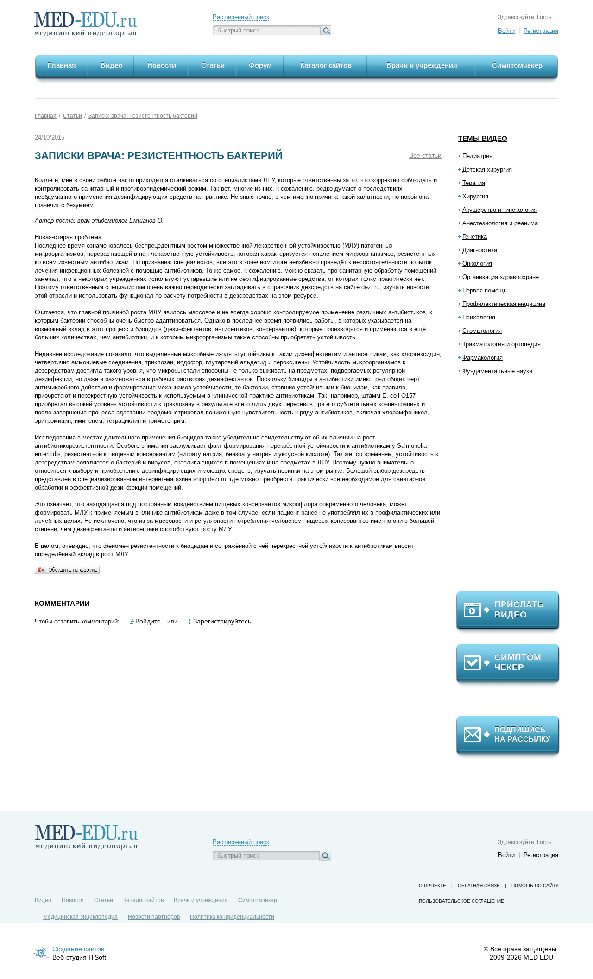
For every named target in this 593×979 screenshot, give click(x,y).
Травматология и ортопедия (501, 344)
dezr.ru (370, 287)
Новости (73, 900)
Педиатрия (477, 156)
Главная (46, 116)
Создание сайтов (78, 949)
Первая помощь (484, 290)
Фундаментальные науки (497, 371)
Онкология (477, 263)
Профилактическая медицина (503, 303)
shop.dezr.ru (209, 479)
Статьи (72, 116)
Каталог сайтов (143, 900)
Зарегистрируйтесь (222, 621)
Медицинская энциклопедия (80, 917)
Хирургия (475, 196)
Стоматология (482, 330)
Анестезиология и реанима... (502, 223)
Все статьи (425, 155)
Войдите (148, 621)
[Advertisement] (512, 487)
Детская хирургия (487, 169)
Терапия (473, 182)
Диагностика (479, 250)
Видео (43, 900)
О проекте (432, 885)
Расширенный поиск (241, 16)
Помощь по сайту (534, 885)
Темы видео (482, 138)
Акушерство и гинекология (499, 209)
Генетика (474, 236)
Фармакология (482, 357)
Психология (478, 317)
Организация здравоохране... (503, 276)
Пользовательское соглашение (461, 900)
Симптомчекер (257, 900)
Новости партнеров (154, 917)
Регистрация (541, 30)
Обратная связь (479, 885)
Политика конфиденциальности (232, 917)
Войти (506, 30)
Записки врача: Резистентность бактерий (142, 116)
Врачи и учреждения (201, 900)
